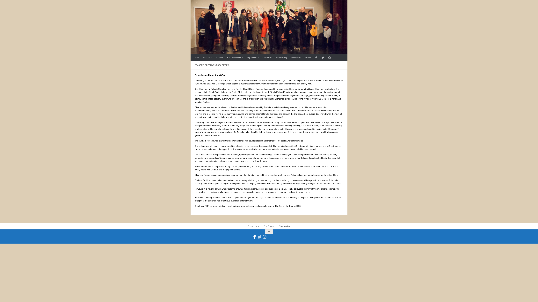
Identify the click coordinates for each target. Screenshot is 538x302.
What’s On (207, 57)
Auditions (219, 57)
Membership (296, 57)
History (308, 57)
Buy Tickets (252, 57)
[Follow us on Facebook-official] (255, 237)
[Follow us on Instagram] (265, 237)
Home (197, 57)
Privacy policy (284, 226)
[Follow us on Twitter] (260, 237)
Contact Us (267, 57)
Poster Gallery (281, 57)
